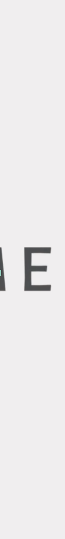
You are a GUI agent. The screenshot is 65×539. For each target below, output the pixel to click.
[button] (0, 273)
